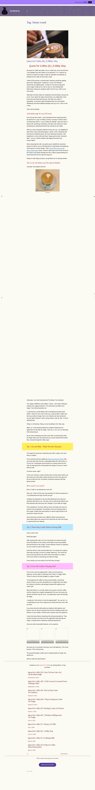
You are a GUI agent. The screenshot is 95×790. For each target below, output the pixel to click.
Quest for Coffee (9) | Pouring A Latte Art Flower (46, 708)
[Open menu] (27, 11)
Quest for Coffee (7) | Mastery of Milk (42, 724)
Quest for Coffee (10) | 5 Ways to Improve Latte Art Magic (45, 700)
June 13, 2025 (29, 771)
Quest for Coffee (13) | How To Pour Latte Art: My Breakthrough (45, 673)
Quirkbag (15, 11)
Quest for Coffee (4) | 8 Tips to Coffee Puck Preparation (41, 746)
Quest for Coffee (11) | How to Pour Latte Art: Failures (43, 691)
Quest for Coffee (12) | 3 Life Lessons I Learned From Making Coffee (47, 682)
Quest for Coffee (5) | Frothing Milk (41, 738)
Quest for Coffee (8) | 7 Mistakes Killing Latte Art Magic (45, 716)
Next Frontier (64, 753)
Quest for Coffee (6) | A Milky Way (42, 61)
